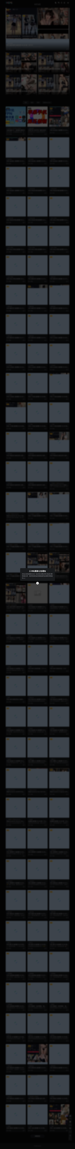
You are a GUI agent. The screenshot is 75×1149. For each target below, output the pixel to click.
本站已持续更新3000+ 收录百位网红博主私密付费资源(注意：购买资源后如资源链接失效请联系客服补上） (37, 576)
